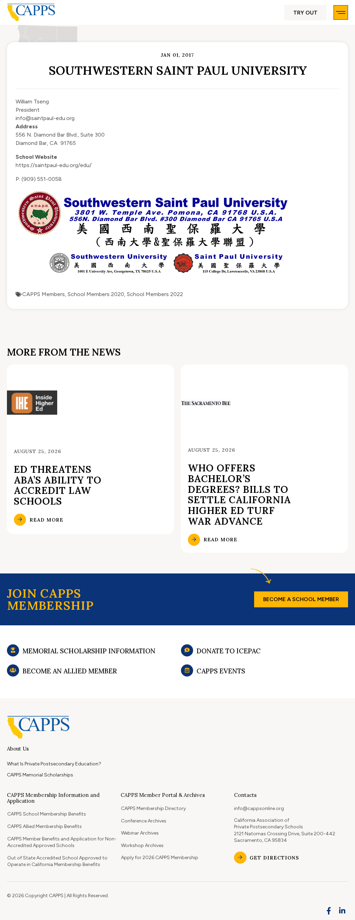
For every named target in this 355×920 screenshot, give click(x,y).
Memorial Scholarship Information (89, 651)
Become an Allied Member (70, 671)
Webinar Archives (140, 833)
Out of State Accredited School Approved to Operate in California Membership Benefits (57, 861)
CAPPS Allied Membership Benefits (44, 826)
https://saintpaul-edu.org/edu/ (54, 165)
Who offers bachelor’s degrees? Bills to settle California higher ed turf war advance (239, 494)
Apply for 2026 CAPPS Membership (159, 858)
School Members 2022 (155, 294)
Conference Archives (143, 821)
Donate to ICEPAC (229, 651)
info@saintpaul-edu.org (45, 118)
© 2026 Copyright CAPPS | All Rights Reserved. (58, 896)
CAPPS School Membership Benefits (46, 814)
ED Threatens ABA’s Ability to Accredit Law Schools (58, 485)
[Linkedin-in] (342, 911)
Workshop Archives (142, 845)
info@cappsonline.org (259, 808)
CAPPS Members (43, 294)
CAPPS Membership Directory (153, 808)
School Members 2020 (96, 294)
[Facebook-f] (329, 911)
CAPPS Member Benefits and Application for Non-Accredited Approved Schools (61, 842)
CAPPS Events (221, 671)
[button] (305, 12)
